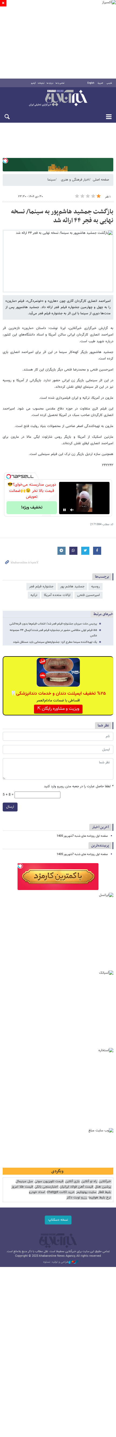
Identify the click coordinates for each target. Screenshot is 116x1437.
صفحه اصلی (101, 179)
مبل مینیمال (24, 1181)
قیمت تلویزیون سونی (49, 1181)
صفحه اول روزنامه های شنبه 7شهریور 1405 (82, 836)
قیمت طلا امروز (22, 1186)
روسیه (95, 586)
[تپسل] (5, 160)
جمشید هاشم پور (72, 586)
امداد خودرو (37, 1192)
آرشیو (33, 83)
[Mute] (72, 510)
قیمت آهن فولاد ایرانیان (76, 1186)
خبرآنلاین (58, 98)
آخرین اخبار (100, 827)
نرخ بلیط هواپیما (99, 1197)
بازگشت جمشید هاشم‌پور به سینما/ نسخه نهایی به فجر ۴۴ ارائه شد (62, 216)
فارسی (109, 83)
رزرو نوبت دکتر (76, 1197)
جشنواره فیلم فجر (41, 586)
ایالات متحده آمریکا (57, 595)
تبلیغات (41, 83)
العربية (100, 83)
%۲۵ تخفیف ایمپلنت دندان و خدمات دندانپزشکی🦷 (58, 693)
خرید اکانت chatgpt (60, 1192)
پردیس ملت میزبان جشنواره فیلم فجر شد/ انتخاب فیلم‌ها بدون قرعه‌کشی (53, 624)
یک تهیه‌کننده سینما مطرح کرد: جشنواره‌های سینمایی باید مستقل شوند (55, 642)
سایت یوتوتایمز (86, 1192)
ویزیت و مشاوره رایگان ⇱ (58, 708)
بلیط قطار (104, 1192)
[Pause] (64, 510)
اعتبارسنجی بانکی (46, 1186)
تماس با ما (60, 83)
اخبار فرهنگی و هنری (75, 179)
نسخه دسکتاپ (58, 1220)
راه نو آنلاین (89, 1181)
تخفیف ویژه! (31, 507)
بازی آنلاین (72, 1181)
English (90, 83)
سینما (51, 179)
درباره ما (50, 83)
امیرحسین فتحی (88, 595)
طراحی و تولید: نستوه (56, 1262)
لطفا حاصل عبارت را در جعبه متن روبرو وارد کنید (78, 786)
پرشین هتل (103, 1186)
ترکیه (33, 595)
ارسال (10, 807)
